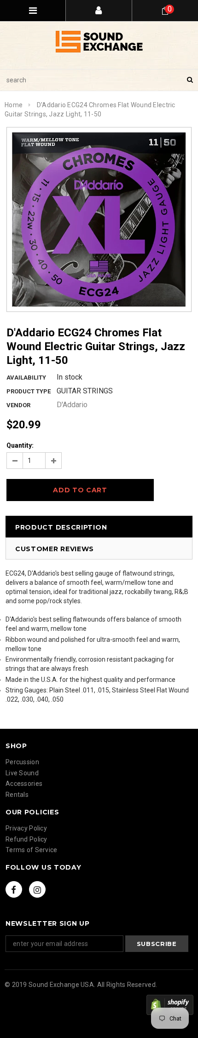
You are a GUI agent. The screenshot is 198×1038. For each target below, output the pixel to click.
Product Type (28, 391)
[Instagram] (37, 889)
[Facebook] (14, 889)
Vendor (18, 405)
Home (14, 105)
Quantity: (20, 445)
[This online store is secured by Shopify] (169, 1005)
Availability (26, 377)
